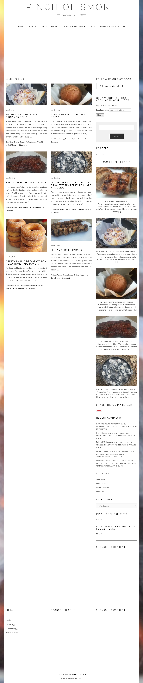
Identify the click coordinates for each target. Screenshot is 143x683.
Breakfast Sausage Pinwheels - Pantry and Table (116, 461)
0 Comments (23, 145)
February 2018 (102, 488)
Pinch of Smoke (79, 674)
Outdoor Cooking (36, 26)
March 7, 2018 (55, 110)
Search (117, 136)
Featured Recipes (25, 285)
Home (20, 26)
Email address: (102, 110)
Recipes (54, 26)
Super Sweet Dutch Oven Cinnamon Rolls (22, 115)
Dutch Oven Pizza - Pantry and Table (111, 451)
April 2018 (100, 480)
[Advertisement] (71, 52)
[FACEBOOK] (97, 533)
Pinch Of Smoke (71, 7)
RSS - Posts (100, 154)
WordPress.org (12, 632)
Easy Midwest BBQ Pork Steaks (26, 182)
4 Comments (55, 212)
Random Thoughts (37, 142)
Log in (8, 620)
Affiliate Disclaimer (109, 26)
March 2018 (101, 484)
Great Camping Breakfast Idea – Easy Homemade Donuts (26, 262)
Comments (12, 628)
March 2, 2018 (55, 245)
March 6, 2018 (55, 178)
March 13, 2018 (11, 110)
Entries (10, 624)
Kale (63, 678)
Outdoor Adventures (73, 26)
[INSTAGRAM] (99, 533)
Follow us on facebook (113, 79)
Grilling (8, 207)
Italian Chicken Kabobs (66, 250)
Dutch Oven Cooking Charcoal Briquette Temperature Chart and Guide (71, 185)
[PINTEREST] (102, 533)
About (92, 26)
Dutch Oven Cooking (12, 142)
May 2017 (100, 492)
